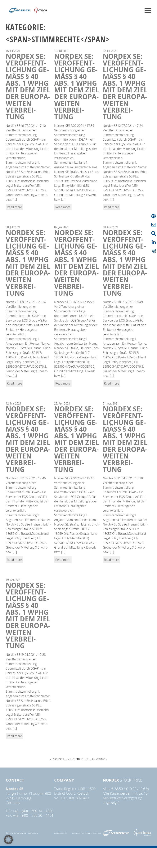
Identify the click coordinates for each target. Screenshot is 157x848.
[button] (8, 839)
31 (82, 759)
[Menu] (148, 10)
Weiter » (101, 759)
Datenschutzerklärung (86, 833)
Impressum (60, 833)
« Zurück (56, 759)
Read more (14, 207)
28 (69, 759)
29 (73, 759)
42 (93, 759)
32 (86, 759)
